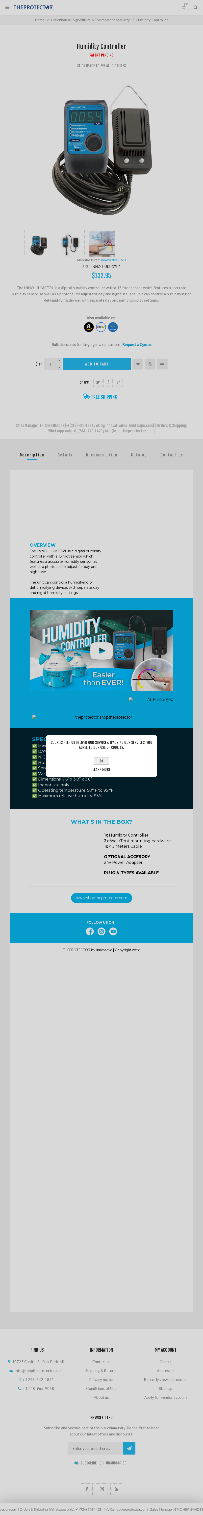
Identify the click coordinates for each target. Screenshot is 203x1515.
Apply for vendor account (165, 1397)
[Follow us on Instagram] (101, 1489)
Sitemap (165, 1388)
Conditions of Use (101, 1388)
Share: (85, 382)
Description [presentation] (32, 454)
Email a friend (162, 364)
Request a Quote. (137, 344)
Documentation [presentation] (102, 454)
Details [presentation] (65, 454)
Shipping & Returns (101, 1370)
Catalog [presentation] (139, 454)
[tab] (32, 455)
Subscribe (88, 1463)
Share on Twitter (97, 382)
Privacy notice (101, 1379)
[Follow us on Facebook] (87, 1489)
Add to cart (97, 364)
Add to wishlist (137, 364)
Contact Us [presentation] (171, 454)
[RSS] (116, 1489)
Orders (166, 1361)
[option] (38, 243)
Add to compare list (150, 364)
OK (101, 761)
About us (101, 1397)
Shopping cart (186, 5)
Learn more (101, 769)
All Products (101, 1512)
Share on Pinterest (118, 382)
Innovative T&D (113, 260)
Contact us (101, 1361)
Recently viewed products (165, 1379)
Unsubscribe (116, 1463)
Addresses (166, 1370)
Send (129, 1448)
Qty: (38, 364)
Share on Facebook (108, 382)
